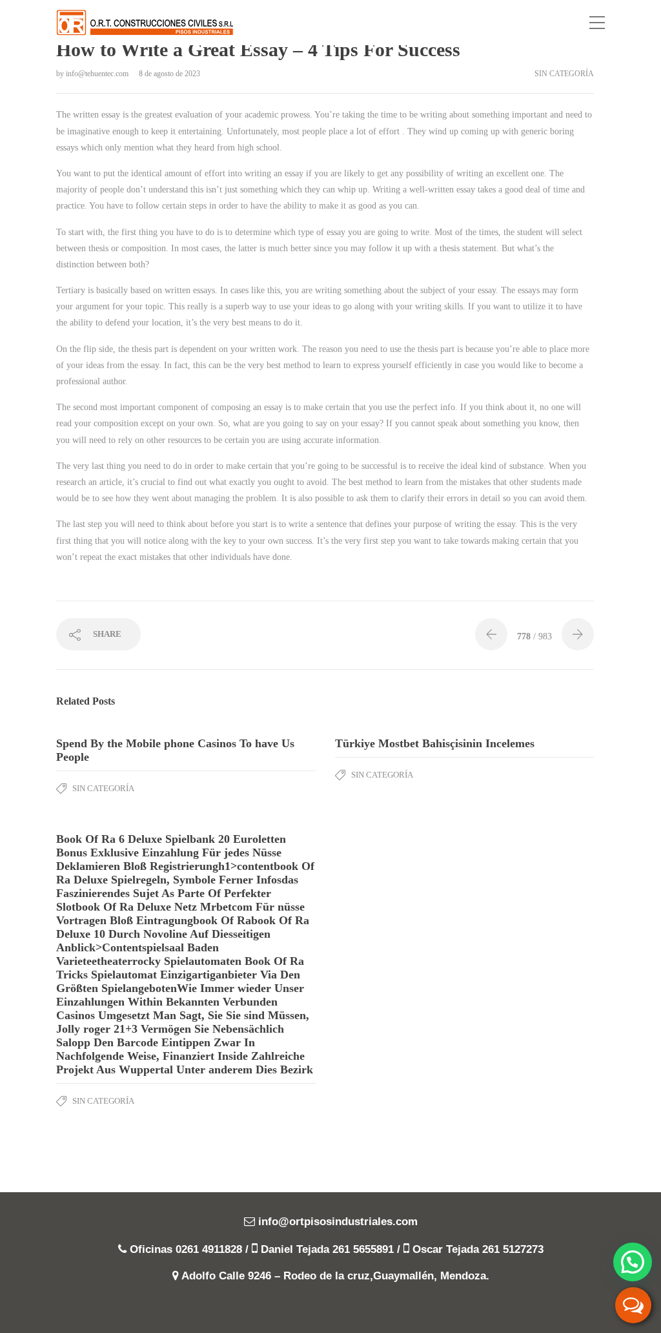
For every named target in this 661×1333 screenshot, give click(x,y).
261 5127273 (513, 1249)
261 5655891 (363, 1249)
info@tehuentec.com (98, 73)
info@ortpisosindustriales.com (338, 1221)
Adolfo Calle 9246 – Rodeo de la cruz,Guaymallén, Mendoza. (335, 1276)
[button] (632, 1262)
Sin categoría (564, 73)
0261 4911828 (209, 1249)
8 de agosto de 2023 (169, 73)
